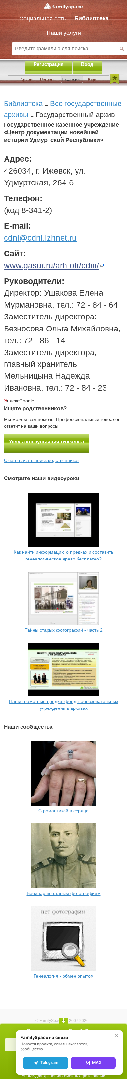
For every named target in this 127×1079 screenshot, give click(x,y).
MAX (97, 1062)
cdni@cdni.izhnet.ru (40, 237)
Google (26, 400)
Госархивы (72, 79)
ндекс (11, 400)
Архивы (27, 79)
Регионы (48, 79)
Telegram (49, 1062)
